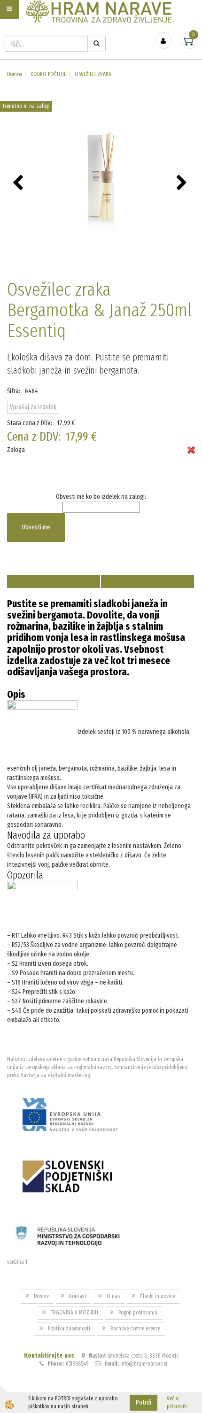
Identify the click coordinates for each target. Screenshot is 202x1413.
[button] (183, 183)
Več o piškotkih (177, 1402)
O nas (113, 1296)
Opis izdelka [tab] (53, 581)
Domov (14, 74)
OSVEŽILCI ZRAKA (93, 74)
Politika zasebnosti (69, 1328)
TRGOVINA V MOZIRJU (74, 1312)
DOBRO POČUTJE (48, 74)
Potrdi (143, 1402)
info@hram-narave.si (143, 1363)
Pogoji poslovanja (137, 1312)
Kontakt (77, 1296)
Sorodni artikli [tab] (147, 581)
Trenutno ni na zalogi (26, 106)
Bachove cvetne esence (135, 1328)
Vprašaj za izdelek (33, 407)
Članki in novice (157, 1296)
